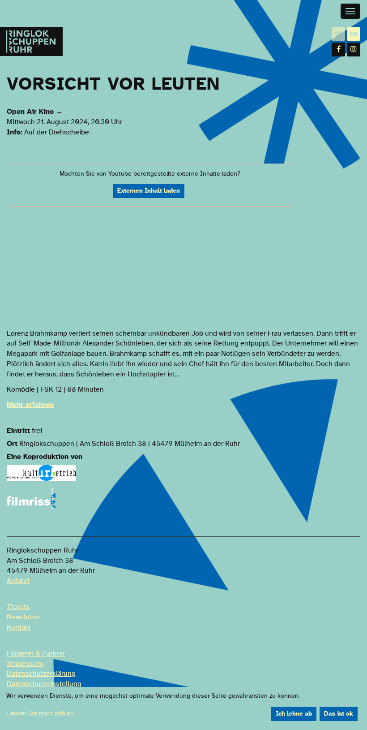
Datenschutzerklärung (41, 673)
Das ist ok (338, 714)
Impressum (25, 663)
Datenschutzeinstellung (44, 683)
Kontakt (19, 627)
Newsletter (23, 617)
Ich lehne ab (294, 714)
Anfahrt (18, 580)
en (355, 34)
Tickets (18, 606)
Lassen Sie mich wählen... (42, 713)
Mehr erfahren (30, 404)
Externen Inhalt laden (148, 191)
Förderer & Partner (36, 653)
